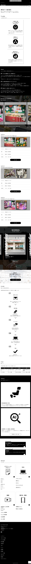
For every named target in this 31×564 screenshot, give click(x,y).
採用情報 (2, 551)
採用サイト (17, 480)
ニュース (2, 547)
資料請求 (2, 556)
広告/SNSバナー (18, 487)
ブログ (2, 545)
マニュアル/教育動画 (4, 514)
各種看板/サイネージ (19, 506)
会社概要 (2, 549)
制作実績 (2, 541)
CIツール (2, 478)
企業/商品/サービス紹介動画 (5, 506)
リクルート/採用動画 (4, 512)
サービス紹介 (2, 539)
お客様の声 (2, 543)
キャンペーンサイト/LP (19, 485)
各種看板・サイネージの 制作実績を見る (15, 261)
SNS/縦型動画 (3, 516)
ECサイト (17, 482)
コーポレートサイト (19, 478)
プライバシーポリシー (3, 558)
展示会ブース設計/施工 (19, 508)
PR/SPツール (3, 484)
